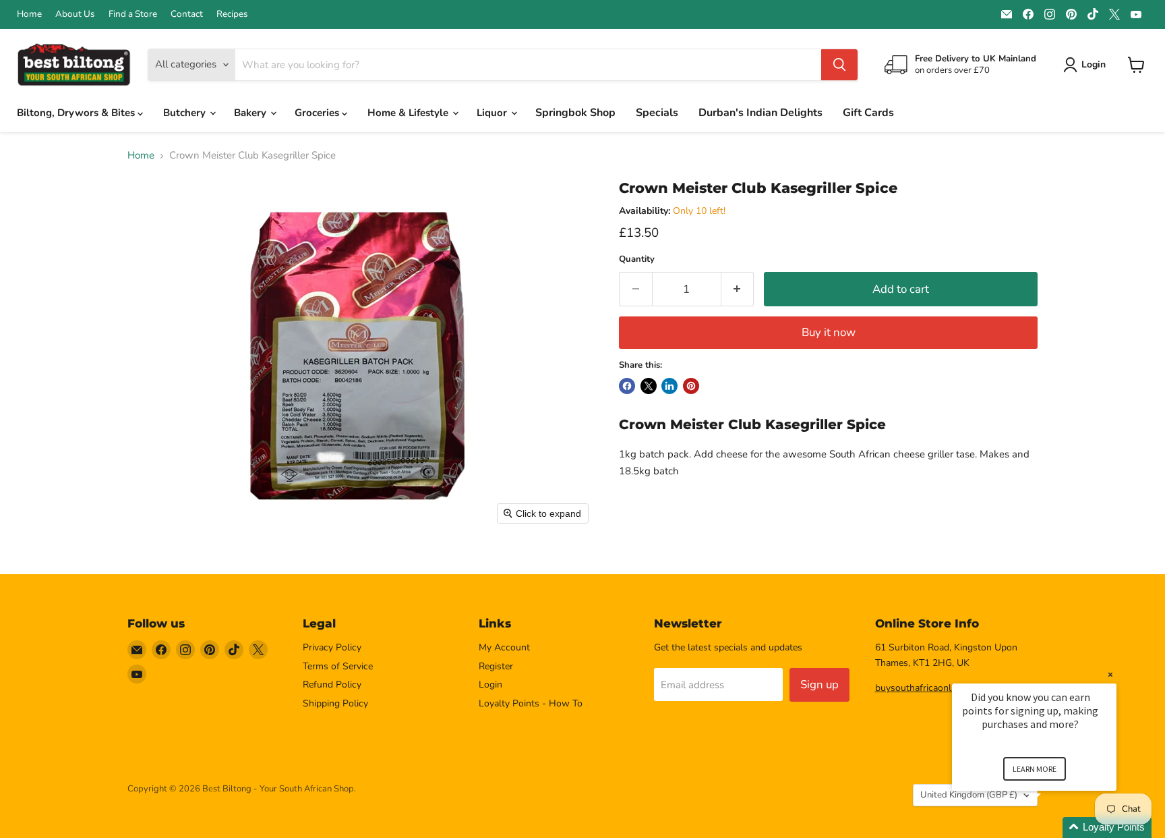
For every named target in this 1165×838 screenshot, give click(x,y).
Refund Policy (332, 684)
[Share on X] (648, 386)
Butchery (185, 112)
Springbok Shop (575, 112)
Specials (657, 112)
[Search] (839, 64)
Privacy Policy (332, 647)
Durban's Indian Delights (760, 112)
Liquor (493, 112)
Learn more (1034, 769)
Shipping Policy (335, 703)
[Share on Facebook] (627, 386)
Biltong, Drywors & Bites (77, 112)
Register (496, 666)
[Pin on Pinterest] (691, 386)
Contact (187, 14)
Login (490, 684)
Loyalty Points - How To (530, 703)
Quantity (637, 259)
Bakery (251, 112)
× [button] (1110, 674)
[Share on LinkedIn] (669, 386)
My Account (504, 647)
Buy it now (829, 332)
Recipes (232, 14)
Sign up (819, 684)
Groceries (318, 112)
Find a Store (133, 14)
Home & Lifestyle (409, 112)
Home (29, 14)
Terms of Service (338, 666)
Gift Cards (868, 112)
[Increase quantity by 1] (737, 289)
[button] (1050, 827)
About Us (75, 14)
